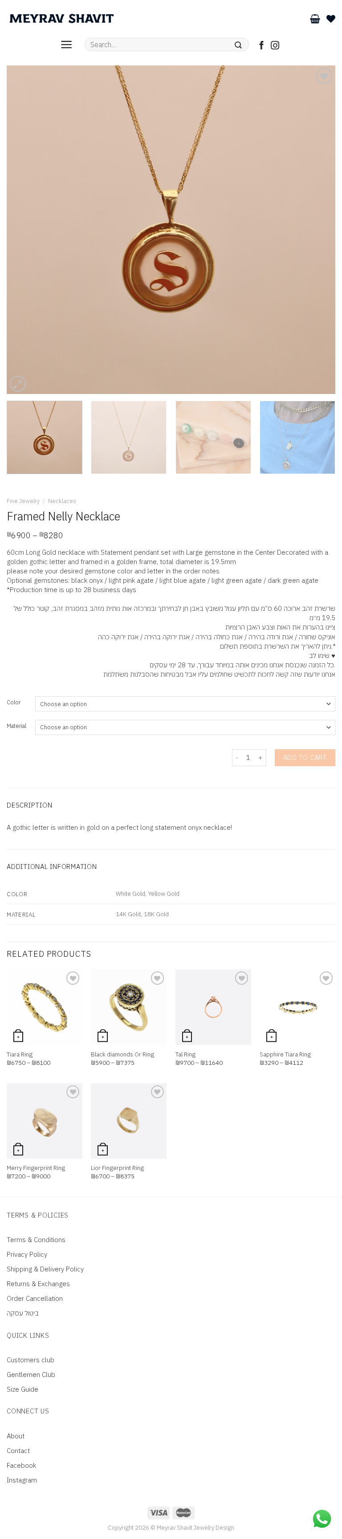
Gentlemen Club (31, 1374)
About (15, 1436)
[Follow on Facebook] (261, 46)
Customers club (30, 1360)
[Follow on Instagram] (275, 46)
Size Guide (22, 1389)
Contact (18, 1450)
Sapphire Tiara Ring (285, 1054)
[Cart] (315, 18)
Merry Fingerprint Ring (36, 1168)
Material (16, 726)
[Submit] (238, 44)
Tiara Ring (20, 1054)
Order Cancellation (35, 1298)
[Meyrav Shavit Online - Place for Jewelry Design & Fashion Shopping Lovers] (62, 18)
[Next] (317, 230)
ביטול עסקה (23, 1313)
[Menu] (66, 44)
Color (13, 703)
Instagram (22, 1480)
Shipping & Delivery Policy (45, 1269)
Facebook (21, 1465)
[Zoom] (18, 384)
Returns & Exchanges (38, 1283)
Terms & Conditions (36, 1239)
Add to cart (305, 757)
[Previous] (24, 230)
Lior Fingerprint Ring (117, 1168)
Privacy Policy (27, 1254)
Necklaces (62, 501)
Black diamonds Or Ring (122, 1054)
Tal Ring (185, 1054)
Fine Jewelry (23, 501)
